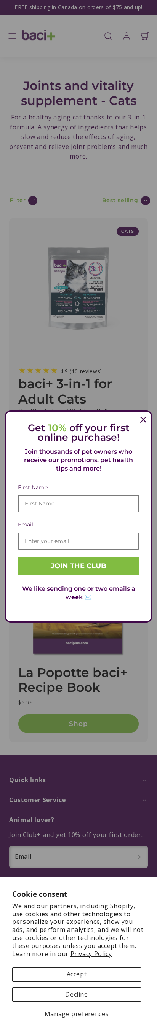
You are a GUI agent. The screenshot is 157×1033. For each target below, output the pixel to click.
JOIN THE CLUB (78, 566)
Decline (76, 994)
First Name (33, 487)
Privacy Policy (91, 954)
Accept (77, 974)
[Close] (143, 419)
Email (25, 524)
